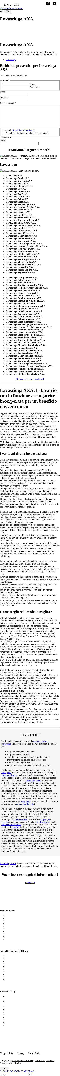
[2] (38, 835)
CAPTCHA (5, 137)
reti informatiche (42, 822)
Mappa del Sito (7, 1053)
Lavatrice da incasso (15, 1017)
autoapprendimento (25, 804)
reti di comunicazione (11, 824)
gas (48, 819)
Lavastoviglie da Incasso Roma (20, 915)
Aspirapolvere (12, 1009)
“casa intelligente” (33, 780)
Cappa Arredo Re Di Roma (18, 961)
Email (3, 92)
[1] (29, 754)
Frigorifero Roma (14, 926)
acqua (43, 819)
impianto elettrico (9, 775)
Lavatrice (10, 1007)
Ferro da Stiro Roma (15, 921)
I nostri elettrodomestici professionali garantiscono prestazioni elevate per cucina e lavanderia (29, 997)
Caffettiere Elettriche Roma (18, 923)
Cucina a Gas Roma (15, 918)
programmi (26, 801)
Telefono (4, 97)
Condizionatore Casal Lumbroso (21, 958)
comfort (15, 827)
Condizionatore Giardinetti (18, 977)
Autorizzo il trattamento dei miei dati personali (27, 133)
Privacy (20, 1053)
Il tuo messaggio (8, 103)
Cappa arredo (12, 1012)
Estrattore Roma (13, 931)
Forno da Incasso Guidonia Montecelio (24, 964)
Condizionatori (13, 1014)
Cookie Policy (34, 1053)
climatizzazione (20, 819)
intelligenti (6, 772)
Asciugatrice (11, 1020)
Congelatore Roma (14, 936)
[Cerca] (30, 1074)
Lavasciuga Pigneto (15, 971)
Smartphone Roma (14, 928)
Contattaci (30, 882)
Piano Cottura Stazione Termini (20, 966)
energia (4, 822)
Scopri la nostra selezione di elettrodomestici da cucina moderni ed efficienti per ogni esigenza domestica (32, 1002)
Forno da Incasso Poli (16, 974)
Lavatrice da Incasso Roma (18, 934)
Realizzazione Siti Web (22, 1060)
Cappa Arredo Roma (15, 939)
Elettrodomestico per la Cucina (20, 1025)
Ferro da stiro (12, 1022)
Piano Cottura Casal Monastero (20, 956)
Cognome (34, 87)
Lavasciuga (11, 59)
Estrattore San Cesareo (16, 979)
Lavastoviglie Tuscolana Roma (20, 969)
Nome (33, 84)
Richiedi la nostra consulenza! (30, 379)
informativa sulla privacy (22, 130)
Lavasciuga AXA (8, 863)
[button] (2, 11)
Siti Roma (40, 1060)
